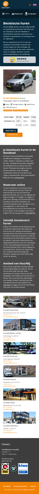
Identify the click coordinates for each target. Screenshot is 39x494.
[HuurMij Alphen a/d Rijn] (19, 325)
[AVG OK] (14, 468)
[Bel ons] (30, 5)
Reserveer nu (12, 135)
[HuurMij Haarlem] (19, 371)
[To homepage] (6, 4)
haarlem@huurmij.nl (9, 386)
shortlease (7, 285)
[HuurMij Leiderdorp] (19, 418)
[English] (35, 5)
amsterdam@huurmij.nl (10, 317)
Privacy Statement (20, 486)
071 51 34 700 (7, 407)
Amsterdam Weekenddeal (20, 110)
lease (15, 285)
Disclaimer (7, 486)
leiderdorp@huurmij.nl (10, 432)
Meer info (10, 131)
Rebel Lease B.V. (29, 490)
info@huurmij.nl (8, 459)
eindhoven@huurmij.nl (10, 363)
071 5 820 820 (7, 430)
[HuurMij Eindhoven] (19, 348)
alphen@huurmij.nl (9, 340)
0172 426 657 (7, 338)
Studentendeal (8, 110)
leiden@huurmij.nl (8, 409)
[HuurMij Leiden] (19, 394)
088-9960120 (30, 213)
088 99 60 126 (7, 361)
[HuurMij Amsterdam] (19, 302)
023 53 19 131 (7, 384)
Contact (33, 486)
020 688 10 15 (7, 315)
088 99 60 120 (7, 461)
